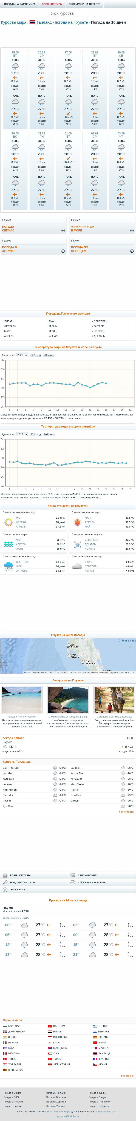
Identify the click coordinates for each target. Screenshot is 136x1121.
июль (52, 331)
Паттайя (8, 795)
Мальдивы (60, 1048)
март (7, 331)
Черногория (61, 1064)
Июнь (20, 548)
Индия (12, 1037)
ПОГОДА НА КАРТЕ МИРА (20, 4)
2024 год (49, 355)
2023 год (49, 434)
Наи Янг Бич (10, 789)
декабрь (99, 336)
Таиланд (44, 22)
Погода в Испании (13, 1101)
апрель (9, 336)
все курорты (126, 811)
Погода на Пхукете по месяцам (68, 313)
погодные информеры (57, 1111)
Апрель (21, 526)
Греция (103, 1026)
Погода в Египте (12, 1093)
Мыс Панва (77, 784)
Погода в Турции (97, 1093)
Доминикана (16, 1031)
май (52, 321)
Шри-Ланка (15, 1070)
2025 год (36, 355)
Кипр (56, 1042)
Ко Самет (76, 778)
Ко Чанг (7, 784)
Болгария (14, 1026)
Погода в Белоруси (99, 1106)
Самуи (75, 800)
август (54, 336)
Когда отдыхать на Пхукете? (68, 505)
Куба (11, 1048)
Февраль (21, 522)
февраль (10, 326)
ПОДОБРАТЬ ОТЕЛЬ (22, 882)
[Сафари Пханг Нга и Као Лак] (114, 713)
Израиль (103, 1031)
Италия (13, 1042)
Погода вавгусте (9, 249)
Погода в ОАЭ (11, 1097)
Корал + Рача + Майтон (21, 716)
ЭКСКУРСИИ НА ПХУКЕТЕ (84, 4)
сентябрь (100, 321)
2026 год (22, 355)
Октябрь (21, 570)
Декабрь (90, 544)
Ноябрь (90, 548)
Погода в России (12, 1106)
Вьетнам (59, 1026)
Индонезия (60, 1037)
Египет (58, 1031)
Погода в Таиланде (56, 1093)
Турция (58, 1059)
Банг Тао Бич (11, 767)
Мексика (14, 1053)
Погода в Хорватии (56, 1101)
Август (89, 570)
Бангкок (75, 767)
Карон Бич (77, 773)
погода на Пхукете (71, 22)
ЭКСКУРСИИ (17, 889)
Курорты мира (13, 22)
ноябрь (99, 331)
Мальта (104, 1048)
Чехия (103, 1064)
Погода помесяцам (79, 249)
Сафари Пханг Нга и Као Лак (114, 716)
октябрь (99, 326)
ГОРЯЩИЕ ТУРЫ (52, 4)
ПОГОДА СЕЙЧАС (13, 738)
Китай (103, 1042)
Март (19, 517)
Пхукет (7, 800)
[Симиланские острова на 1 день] (68, 713)
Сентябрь (91, 539)
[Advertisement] (68, 36)
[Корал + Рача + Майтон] (21, 713)
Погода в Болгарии (56, 1097)
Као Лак (7, 773)
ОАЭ (56, 1053)
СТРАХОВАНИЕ (87, 875)
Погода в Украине (55, 1106)
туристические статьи (107, 1111)
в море (82, 228)
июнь (53, 326)
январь (9, 321)
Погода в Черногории (100, 1101)
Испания (104, 1037)
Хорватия (14, 1064)
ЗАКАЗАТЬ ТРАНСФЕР (92, 882)
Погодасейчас (8, 228)
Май (87, 526)
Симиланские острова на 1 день (68, 716)
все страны (127, 1075)
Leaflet (27, 672)
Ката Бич (8, 778)
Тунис (12, 1059)
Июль (19, 566)
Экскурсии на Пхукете (68, 680)
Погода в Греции (97, 1097)
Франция (104, 1059)
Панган (75, 789)
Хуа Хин (8, 806)
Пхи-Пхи (76, 795)
